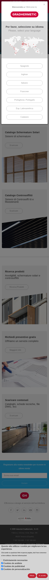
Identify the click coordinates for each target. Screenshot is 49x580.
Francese (24, 91)
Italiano (24, 83)
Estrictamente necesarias (15, 560)
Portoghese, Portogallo (24, 100)
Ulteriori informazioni (19, 555)
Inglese (24, 74)
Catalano (24, 117)
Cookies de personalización (16, 569)
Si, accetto (42, 575)
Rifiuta (32, 575)
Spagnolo (24, 66)
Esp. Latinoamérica (24, 108)
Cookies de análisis (12, 563)
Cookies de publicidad (14, 566)
